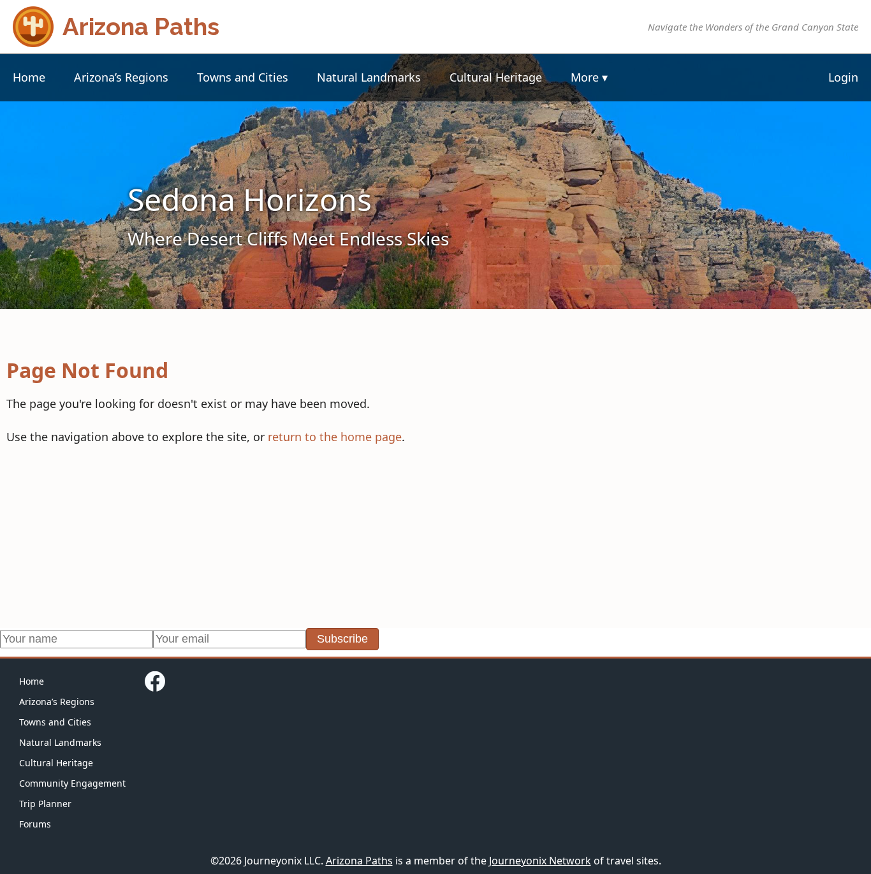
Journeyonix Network (540, 861)
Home (29, 77)
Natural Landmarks (369, 77)
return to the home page (335, 436)
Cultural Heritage (496, 77)
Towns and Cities (242, 77)
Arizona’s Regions (121, 77)
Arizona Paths (359, 861)
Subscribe (342, 638)
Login (843, 77)
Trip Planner (45, 804)
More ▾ (589, 77)
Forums (35, 824)
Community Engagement (72, 783)
